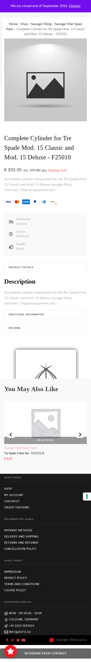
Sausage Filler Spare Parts (20, 448)
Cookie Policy (15, 590)
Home (13, 24)
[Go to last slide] (11, 434)
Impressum (12, 572)
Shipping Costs (57, 170)
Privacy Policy (15, 578)
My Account (13, 495)
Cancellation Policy (20, 549)
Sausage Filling (41, 24)
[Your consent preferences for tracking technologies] (87, 496)
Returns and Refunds (21, 543)
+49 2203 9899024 (21, 626)
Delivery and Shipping (21, 536)
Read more (45, 440)
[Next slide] (80, 434)
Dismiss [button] (74, 6)
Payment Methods (18, 530)
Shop (24, 24)
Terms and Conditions (22, 584)
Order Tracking (16, 507)
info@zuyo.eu (20, 632)
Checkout (12, 501)
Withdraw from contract (46, 653)
